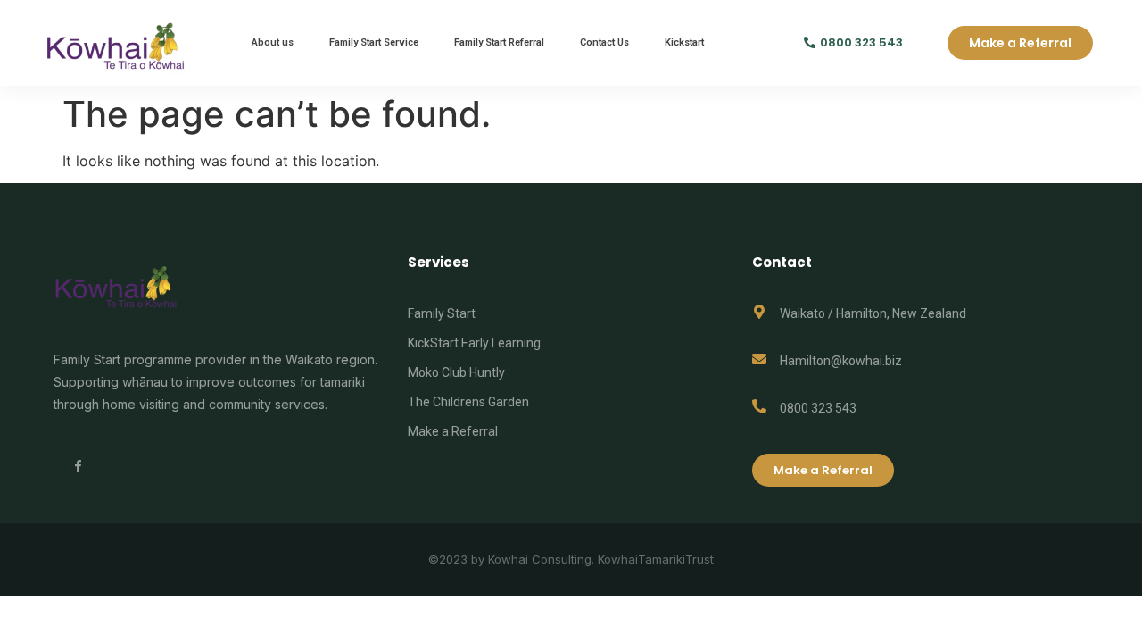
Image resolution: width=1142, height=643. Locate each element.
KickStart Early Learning (474, 343)
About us (273, 42)
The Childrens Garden (468, 402)
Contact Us (604, 42)
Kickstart (684, 42)
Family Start (442, 313)
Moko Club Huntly (456, 372)
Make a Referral (453, 431)
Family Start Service (373, 42)
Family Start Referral (499, 42)
